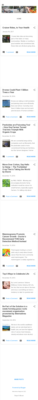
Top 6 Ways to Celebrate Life (15, 274)
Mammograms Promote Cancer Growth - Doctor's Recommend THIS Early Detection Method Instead (14, 238)
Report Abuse (19, 395)
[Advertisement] (19, 71)
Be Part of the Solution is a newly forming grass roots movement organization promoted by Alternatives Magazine (14, 311)
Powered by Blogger (19, 388)
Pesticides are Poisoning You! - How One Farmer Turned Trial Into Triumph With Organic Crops (16, 128)
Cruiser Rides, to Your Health (15, 27)
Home (19, 19)
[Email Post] (17, 53)
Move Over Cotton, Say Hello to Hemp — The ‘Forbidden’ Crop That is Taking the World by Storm (16, 168)
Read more (31, 52)
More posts (19, 379)
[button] (34, 27)
